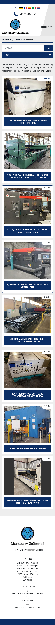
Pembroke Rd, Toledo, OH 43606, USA (27, 594)
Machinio (39, 550)
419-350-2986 (30, 14)
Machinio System (19, 550)
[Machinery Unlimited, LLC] (27, 535)
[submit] (48, 48)
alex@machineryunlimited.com (27, 607)
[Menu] (44, 26)
